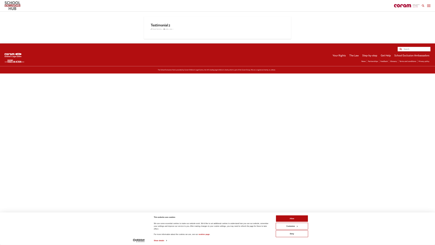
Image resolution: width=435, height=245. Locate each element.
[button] (423, 5)
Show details (159, 240)
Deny (292, 234)
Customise (290, 226)
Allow (292, 218)
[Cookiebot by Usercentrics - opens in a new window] (139, 240)
